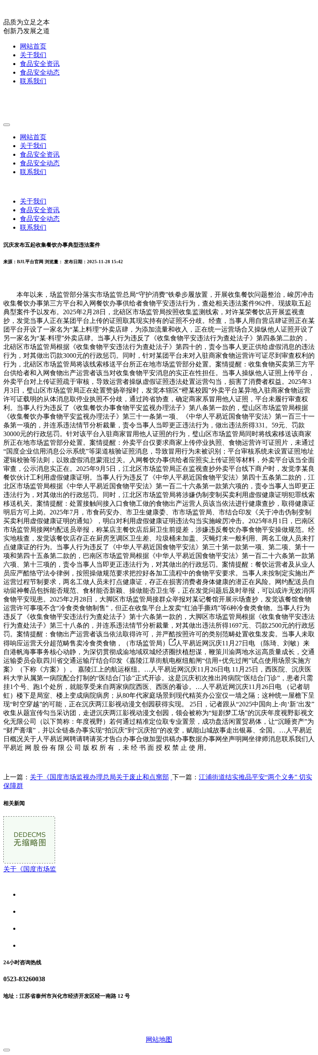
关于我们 (33, 54)
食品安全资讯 (40, 63)
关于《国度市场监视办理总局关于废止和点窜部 (99, 777)
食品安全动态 (40, 72)
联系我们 (33, 81)
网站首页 (33, 46)
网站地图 (159, 1039)
